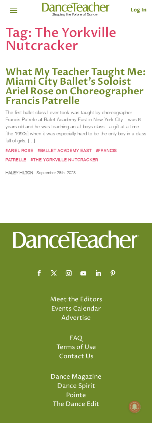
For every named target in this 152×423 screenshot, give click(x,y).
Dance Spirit (76, 386)
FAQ (76, 338)
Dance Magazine (76, 376)
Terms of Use (76, 347)
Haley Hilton (19, 172)
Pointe (76, 395)
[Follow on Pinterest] (113, 273)
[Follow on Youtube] (83, 273)
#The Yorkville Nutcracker (64, 159)
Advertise (76, 318)
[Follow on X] (54, 273)
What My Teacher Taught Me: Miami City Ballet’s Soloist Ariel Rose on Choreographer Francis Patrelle (76, 86)
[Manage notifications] (135, 407)
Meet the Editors (76, 299)
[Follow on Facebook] (39, 273)
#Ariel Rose (20, 150)
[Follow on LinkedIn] (98, 273)
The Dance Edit (76, 404)
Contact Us (76, 356)
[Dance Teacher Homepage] (76, 9)
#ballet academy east (65, 150)
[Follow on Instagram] (69, 273)
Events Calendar (76, 308)
